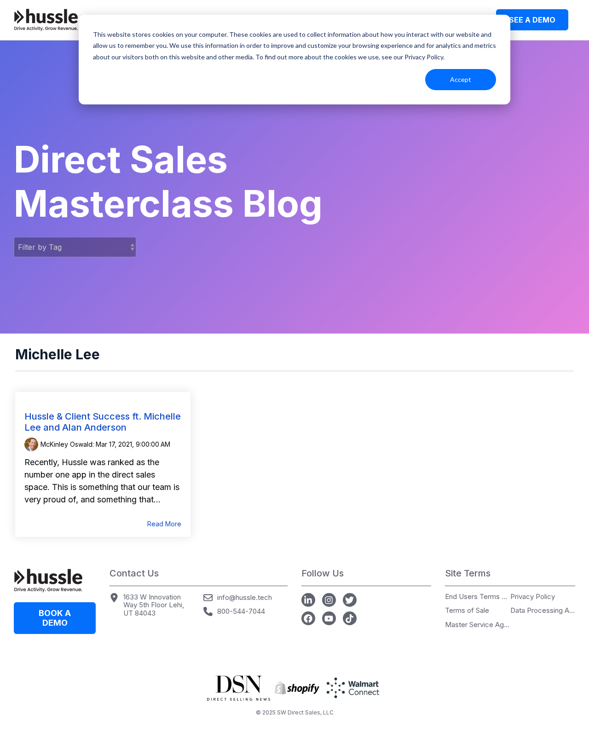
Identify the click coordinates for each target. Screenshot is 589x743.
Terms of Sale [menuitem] (467, 611)
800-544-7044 (241, 611)
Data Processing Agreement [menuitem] (542, 611)
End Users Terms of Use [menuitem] (477, 597)
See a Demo (532, 19)
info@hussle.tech (244, 597)
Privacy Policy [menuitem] (532, 597)
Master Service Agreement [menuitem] (477, 625)
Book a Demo (55, 618)
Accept (460, 79)
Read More (164, 524)
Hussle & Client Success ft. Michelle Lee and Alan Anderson (102, 422)
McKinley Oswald (66, 444)
